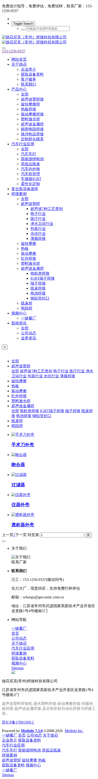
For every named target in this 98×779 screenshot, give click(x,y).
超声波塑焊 (20, 366)
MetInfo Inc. (74, 731)
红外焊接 (19, 396)
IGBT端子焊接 (52, 411)
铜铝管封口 (41, 416)
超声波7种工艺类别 (36, 371)
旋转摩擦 (19, 381)
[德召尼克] (49, 40)
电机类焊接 (29, 411)
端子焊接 (72, 411)
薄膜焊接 (67, 376)
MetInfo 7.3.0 (32, 731)
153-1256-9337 (13, 51)
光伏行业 (51, 376)
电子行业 (61, 371)
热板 (15, 386)
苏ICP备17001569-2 (18, 722)
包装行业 (35, 376)
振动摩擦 (19, 391)
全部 (25, 94)
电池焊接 (23, 416)
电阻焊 (17, 426)
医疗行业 (77, 371)
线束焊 (17, 421)
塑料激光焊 (20, 401)
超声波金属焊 (22, 406)
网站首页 (19, 59)
